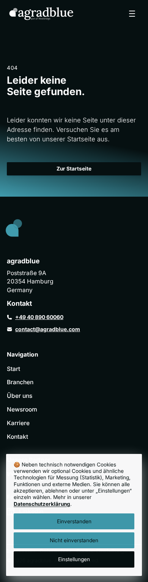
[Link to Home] (20, 229)
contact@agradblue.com (47, 329)
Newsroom (22, 409)
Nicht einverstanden (74, 540)
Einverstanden (74, 521)
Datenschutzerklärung (42, 504)
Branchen (20, 382)
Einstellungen (74, 559)
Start (13, 368)
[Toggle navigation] (132, 14)
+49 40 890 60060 (39, 317)
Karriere (18, 423)
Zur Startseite (74, 169)
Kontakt (17, 436)
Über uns (19, 395)
